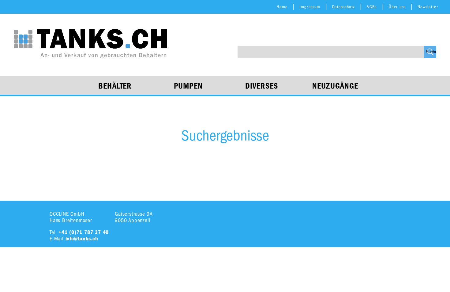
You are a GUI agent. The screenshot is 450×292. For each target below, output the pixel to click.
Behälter (114, 86)
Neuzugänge (335, 86)
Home (282, 6)
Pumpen (188, 86)
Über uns (397, 6)
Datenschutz (343, 6)
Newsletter (428, 6)
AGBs (372, 6)
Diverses (261, 86)
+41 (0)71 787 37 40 (83, 232)
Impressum (309, 6)
